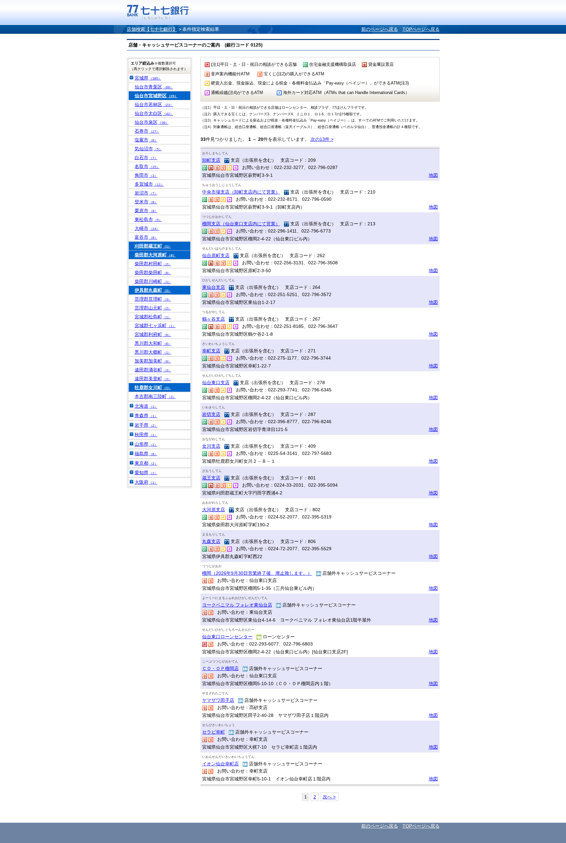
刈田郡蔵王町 (153, 246)
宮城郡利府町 (153, 334)
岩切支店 (211, 414)
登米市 (146, 201)
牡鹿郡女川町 (153, 387)
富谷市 (146, 237)
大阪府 (146, 482)
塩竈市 (146, 139)
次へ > (329, 796)
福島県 (146, 453)
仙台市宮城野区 (156, 95)
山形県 (146, 444)
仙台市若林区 (154, 104)
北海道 (146, 406)
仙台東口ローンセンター (227, 636)
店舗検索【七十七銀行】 (152, 29)
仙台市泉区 (152, 122)
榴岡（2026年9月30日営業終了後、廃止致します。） (257, 573)
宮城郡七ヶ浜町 (155, 325)
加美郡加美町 (153, 361)
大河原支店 (213, 509)
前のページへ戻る (379, 29)
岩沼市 (146, 193)
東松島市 (148, 219)
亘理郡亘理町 (153, 299)
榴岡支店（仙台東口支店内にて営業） (241, 223)
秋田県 (146, 434)
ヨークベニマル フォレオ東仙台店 (237, 605)
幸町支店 (211, 350)
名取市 (147, 166)
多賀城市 (149, 184)
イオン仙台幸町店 (220, 763)
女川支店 (211, 446)
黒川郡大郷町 (153, 352)
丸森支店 (211, 541)
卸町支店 (211, 160)
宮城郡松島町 (153, 316)
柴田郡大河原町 (155, 254)
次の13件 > (322, 139)
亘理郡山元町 (153, 307)
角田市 (146, 175)
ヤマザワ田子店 (218, 700)
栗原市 (146, 210)
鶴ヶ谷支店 (213, 319)
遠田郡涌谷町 (153, 369)
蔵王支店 (211, 477)
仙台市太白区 (154, 113)
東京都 (146, 463)
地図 (433, 175)
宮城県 (148, 78)
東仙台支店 (213, 287)
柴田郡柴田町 (153, 272)
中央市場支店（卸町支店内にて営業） (241, 192)
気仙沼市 (148, 148)
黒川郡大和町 (153, 343)
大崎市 (147, 228)
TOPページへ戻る (421, 29)
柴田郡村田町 (153, 263)
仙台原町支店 (216, 255)
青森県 (146, 415)
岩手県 (146, 425)
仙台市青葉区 (154, 86)
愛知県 (146, 472)
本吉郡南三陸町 (155, 396)
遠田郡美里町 (153, 378)
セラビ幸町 (213, 732)
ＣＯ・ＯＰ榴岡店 (220, 668)
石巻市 (147, 131)
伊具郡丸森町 (153, 290)
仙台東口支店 (216, 382)
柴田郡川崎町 (153, 281)
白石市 (146, 157)
